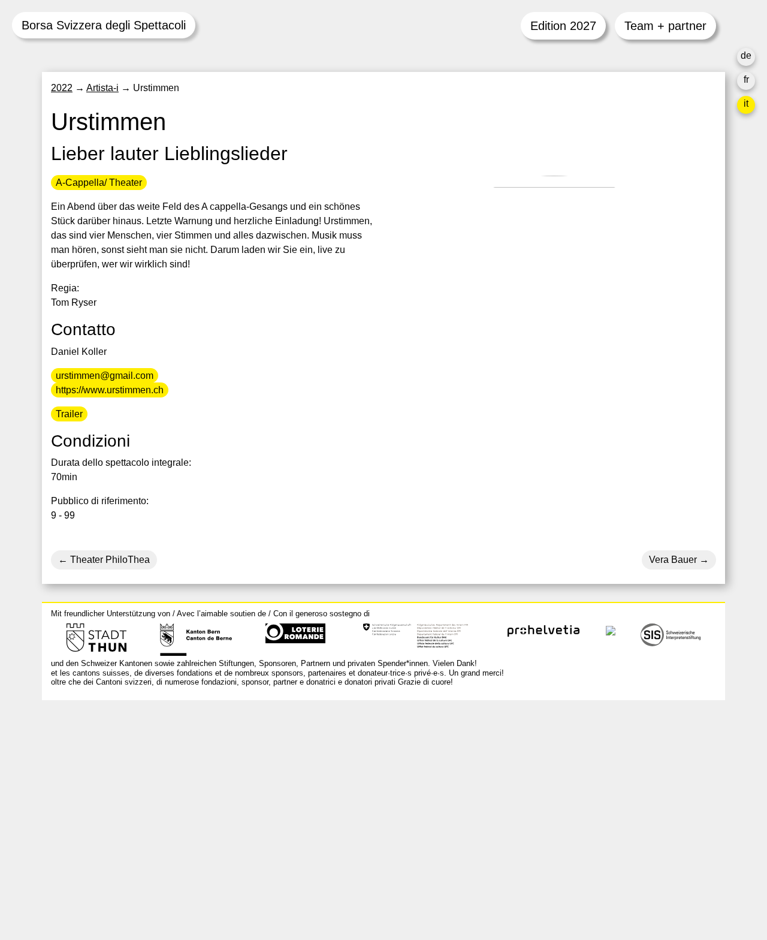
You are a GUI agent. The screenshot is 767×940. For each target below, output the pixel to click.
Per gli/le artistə (539, 799)
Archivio (523, 785)
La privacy (528, 842)
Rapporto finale (539, 828)
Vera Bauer (673, 560)
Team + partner (665, 25)
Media (519, 814)
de (746, 55)
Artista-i (102, 88)
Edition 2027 (563, 25)
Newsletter (529, 866)
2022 (62, 88)
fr (746, 79)
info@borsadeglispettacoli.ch (113, 763)
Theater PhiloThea (109, 560)
